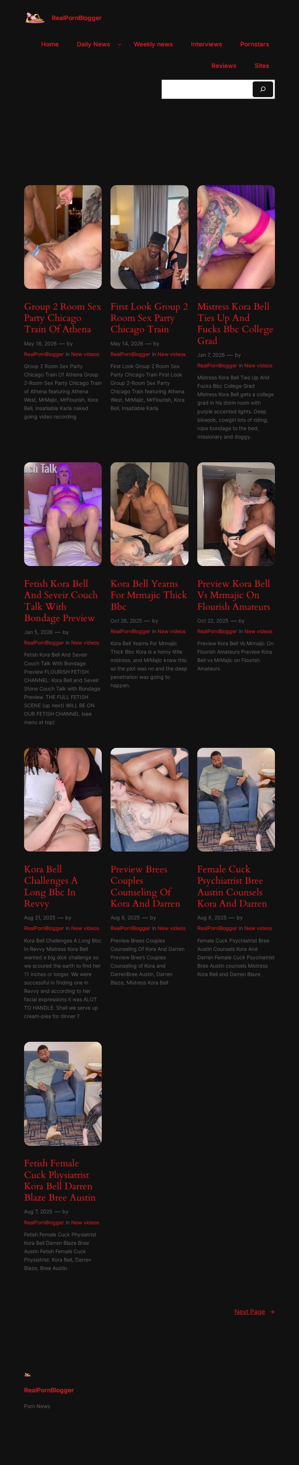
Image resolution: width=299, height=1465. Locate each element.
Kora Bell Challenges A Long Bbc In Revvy (51, 886)
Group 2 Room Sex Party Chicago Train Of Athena (62, 318)
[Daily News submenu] (119, 44)
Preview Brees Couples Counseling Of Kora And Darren (145, 886)
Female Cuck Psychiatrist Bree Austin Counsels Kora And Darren (232, 886)
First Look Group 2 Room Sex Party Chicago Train (149, 318)
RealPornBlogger (77, 18)
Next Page (254, 1311)
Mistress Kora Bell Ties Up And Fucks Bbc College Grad (235, 324)
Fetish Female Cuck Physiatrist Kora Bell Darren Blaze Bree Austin (60, 1180)
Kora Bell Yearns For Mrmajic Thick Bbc (148, 595)
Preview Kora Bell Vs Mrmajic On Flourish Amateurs (233, 595)
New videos (85, 354)
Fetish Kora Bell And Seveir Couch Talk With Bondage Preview (61, 601)
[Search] (263, 89)
